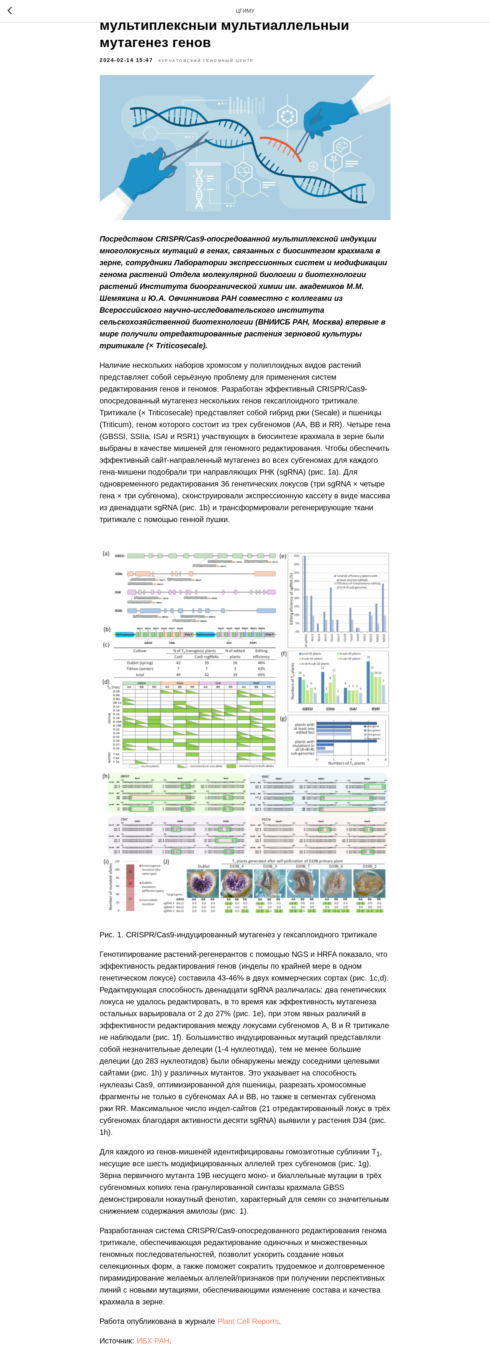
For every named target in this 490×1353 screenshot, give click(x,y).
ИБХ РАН (153, 1341)
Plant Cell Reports (248, 1321)
